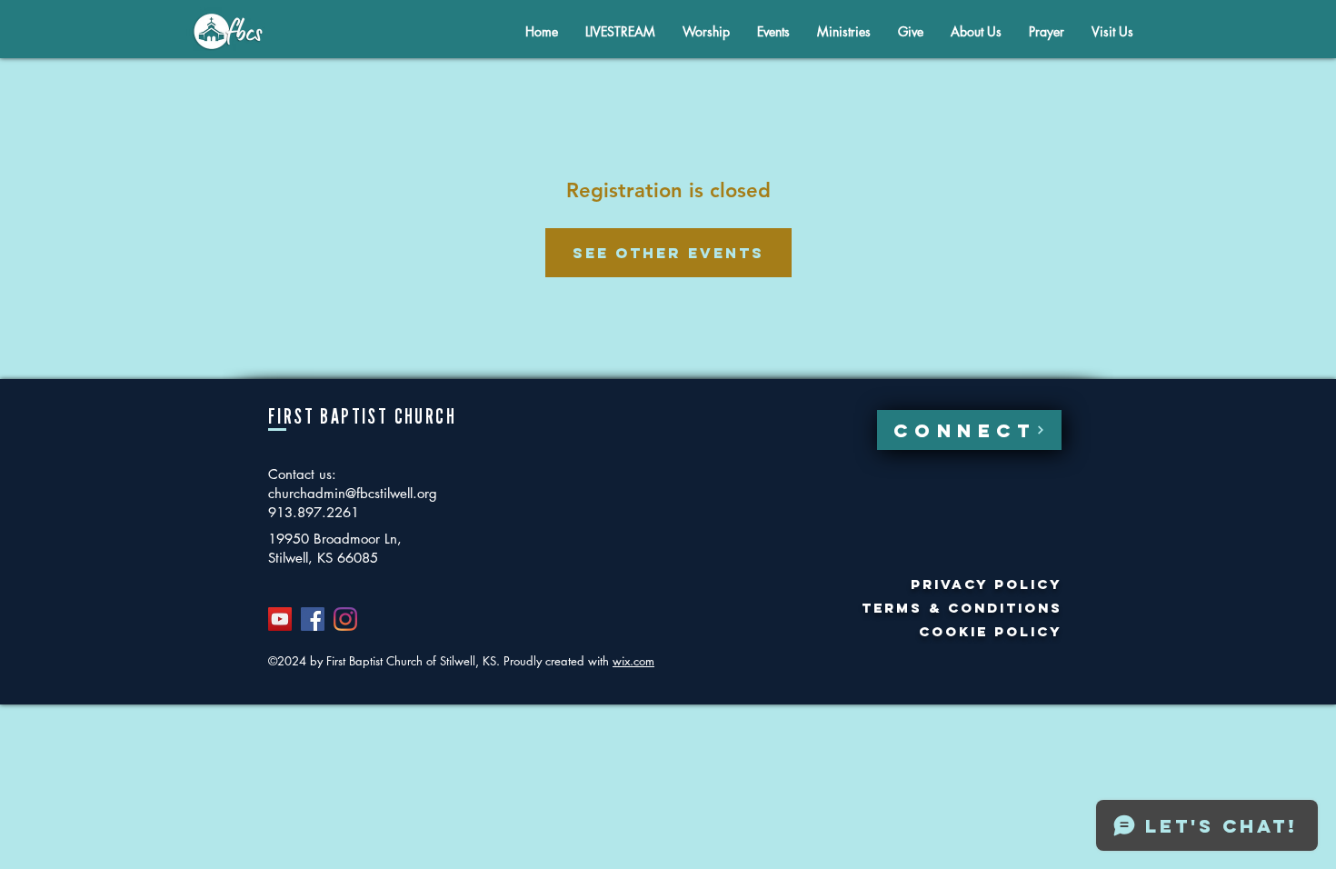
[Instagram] (345, 619)
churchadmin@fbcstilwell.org (352, 493)
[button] (976, 31)
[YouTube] (280, 619)
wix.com (633, 661)
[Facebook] (312, 619)
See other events (668, 253)
